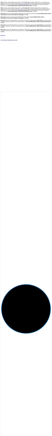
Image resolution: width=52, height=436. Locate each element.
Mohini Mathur (3, 35)
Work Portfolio (8, 40)
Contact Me (15, 40)
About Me (3, 40)
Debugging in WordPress (23, 4)
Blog (12, 40)
